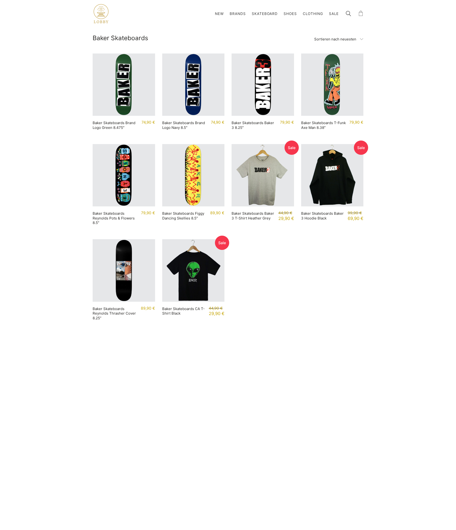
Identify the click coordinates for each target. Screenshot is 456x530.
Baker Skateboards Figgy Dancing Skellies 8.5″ (183, 215)
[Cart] (360, 14)
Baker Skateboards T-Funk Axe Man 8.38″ (323, 125)
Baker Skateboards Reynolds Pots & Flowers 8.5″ (114, 218)
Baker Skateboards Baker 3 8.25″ (253, 125)
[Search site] (348, 14)
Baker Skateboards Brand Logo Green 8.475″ (114, 125)
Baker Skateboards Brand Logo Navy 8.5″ (183, 125)
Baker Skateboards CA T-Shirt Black (183, 311)
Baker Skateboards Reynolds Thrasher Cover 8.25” (114, 313)
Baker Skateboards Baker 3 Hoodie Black (322, 215)
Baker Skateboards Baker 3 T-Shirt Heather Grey (253, 215)
